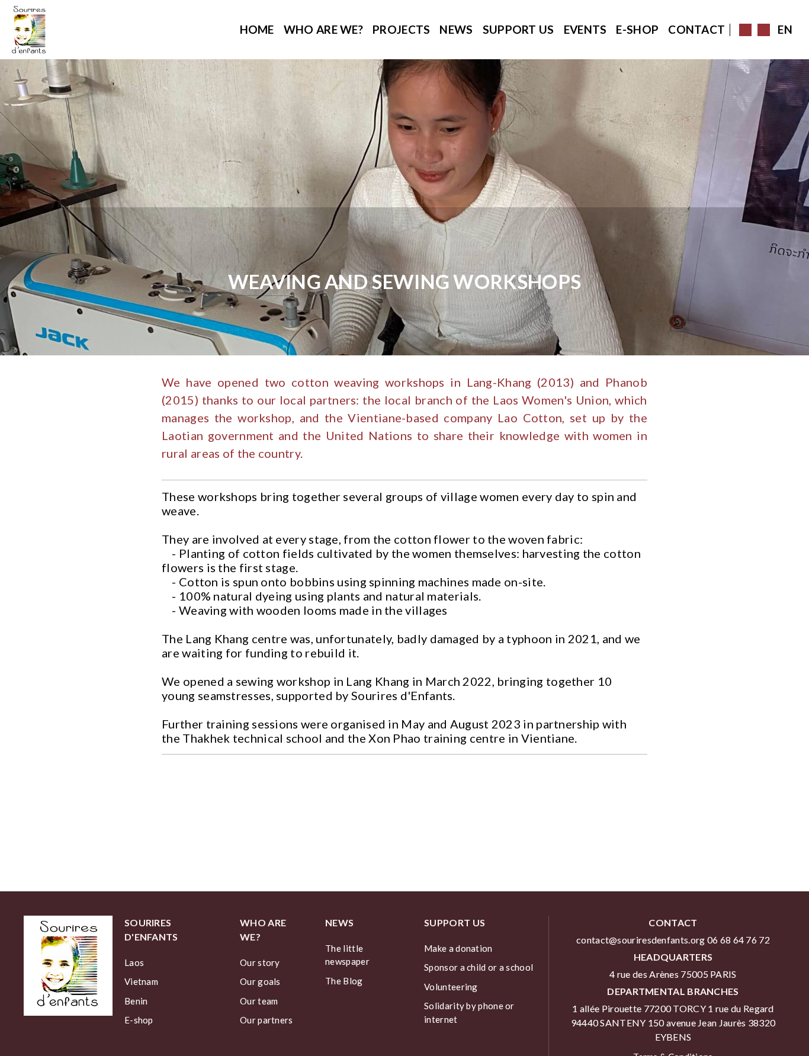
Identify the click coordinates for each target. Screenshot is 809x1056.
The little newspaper (347, 955)
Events (585, 29)
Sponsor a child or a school (478, 967)
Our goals (260, 981)
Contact (696, 29)
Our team (259, 1001)
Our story (260, 962)
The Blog (343, 980)
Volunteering (451, 986)
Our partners (266, 1020)
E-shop (637, 29)
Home (257, 29)
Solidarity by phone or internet (469, 1012)
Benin (136, 1001)
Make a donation (458, 948)
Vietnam (141, 981)
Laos (134, 962)
